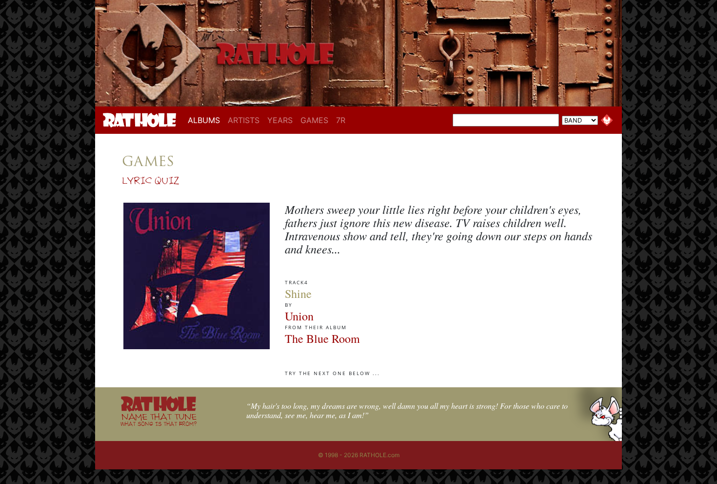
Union (299, 316)
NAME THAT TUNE (158, 419)
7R (340, 120)
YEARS (280, 120)
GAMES (314, 120)
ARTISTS (243, 120)
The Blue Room (322, 338)
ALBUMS (206, 120)
